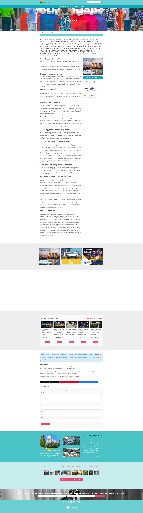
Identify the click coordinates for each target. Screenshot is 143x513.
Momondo (52, 356)
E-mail (43, 411)
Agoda (42, 357)
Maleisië (64, 43)
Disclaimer (74, 482)
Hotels (62, 224)
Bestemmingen (62, 6)
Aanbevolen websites (55, 482)
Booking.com (99, 356)
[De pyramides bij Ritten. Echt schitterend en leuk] (68, 472)
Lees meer (47, 342)
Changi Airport (78, 76)
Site (42, 417)
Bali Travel (91, 466)
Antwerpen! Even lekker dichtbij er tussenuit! (93, 446)
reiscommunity (73, 373)
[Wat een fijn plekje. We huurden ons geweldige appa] (46, 472)
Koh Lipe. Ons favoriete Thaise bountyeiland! (93, 439)
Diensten (69, 482)
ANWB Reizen (88, 359)
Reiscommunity (75, 6)
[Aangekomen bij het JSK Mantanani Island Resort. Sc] (57, 472)
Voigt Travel (96, 466)
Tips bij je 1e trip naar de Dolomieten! (91, 444)
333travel (49, 337)
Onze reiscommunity (66, 479)
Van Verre (60, 466)
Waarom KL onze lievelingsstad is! (91, 450)
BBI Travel (74, 466)
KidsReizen (79, 466)
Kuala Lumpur (76, 53)
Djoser (98, 337)
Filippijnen (81, 43)
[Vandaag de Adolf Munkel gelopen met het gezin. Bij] (63, 472)
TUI (72, 335)
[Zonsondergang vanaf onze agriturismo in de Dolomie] (74, 472)
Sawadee (86, 339)
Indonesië (71, 43)
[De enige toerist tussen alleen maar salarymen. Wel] (79, 472)
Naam (42, 405)
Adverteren (62, 482)
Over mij (78, 482)
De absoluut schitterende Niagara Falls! (92, 452)
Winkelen (42, 36)
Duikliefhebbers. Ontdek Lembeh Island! (92, 448)
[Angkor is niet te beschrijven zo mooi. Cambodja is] (91, 472)
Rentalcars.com (56, 357)
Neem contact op (77, 479)
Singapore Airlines (95, 46)
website (87, 84)
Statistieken (90, 482)
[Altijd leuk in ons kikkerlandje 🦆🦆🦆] (85, 472)
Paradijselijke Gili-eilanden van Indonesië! (92, 454)
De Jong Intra (86, 466)
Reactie (43, 392)
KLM (98, 354)
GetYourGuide (70, 357)
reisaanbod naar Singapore (48, 360)
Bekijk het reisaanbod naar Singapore (94, 318)
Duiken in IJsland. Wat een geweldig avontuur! (93, 442)
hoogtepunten (64, 69)
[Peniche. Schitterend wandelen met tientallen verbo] (52, 472)
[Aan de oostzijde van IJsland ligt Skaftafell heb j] (96, 472)
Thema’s (69, 6)
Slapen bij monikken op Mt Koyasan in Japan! (93, 441)
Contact (82, 6)
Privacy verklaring (83, 482)
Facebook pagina (75, 376)
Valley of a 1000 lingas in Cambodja (91, 456)
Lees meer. (53, 456)
